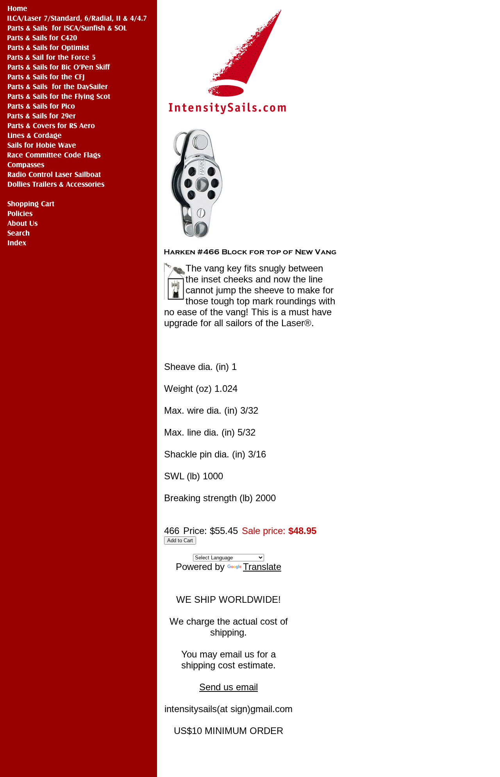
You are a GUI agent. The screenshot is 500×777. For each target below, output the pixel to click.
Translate (262, 566)
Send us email (228, 687)
